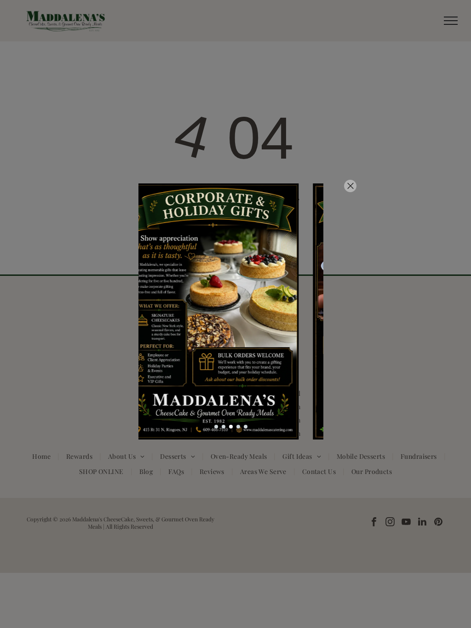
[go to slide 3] (231, 426)
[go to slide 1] (216, 426)
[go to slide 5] (245, 426)
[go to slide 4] (238, 426)
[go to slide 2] (223, 426)
